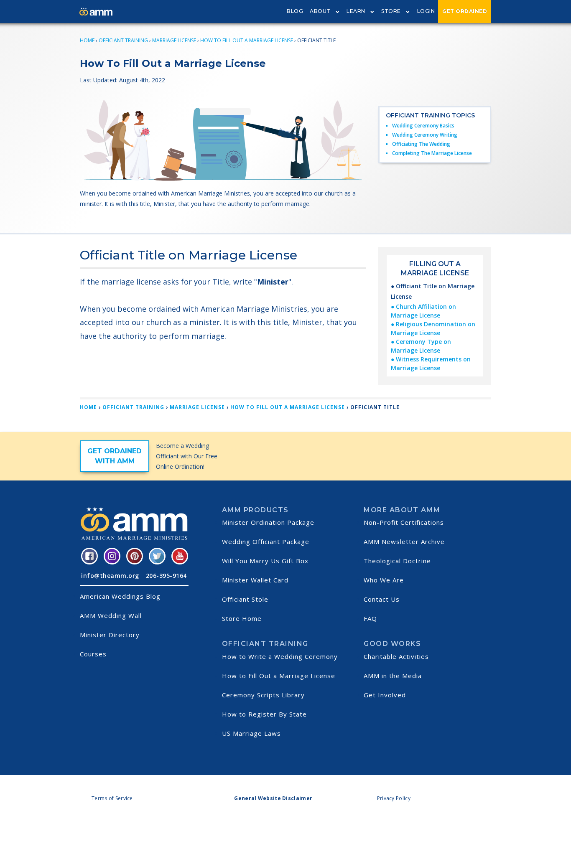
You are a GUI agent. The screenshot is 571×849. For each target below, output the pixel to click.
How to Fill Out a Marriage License (278, 675)
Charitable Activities (396, 656)
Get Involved (385, 695)
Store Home (242, 618)
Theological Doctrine (397, 561)
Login (426, 11)
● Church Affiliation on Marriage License (423, 310)
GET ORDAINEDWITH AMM (114, 456)
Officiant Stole (245, 599)
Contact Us (382, 599)
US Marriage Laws (251, 733)
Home (87, 40)
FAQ (370, 618)
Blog (295, 11)
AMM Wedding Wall (111, 615)
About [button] (320, 11)
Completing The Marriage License (432, 153)
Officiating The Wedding (421, 143)
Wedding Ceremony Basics (423, 125)
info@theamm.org (110, 576)
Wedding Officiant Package (265, 541)
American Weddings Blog (120, 596)
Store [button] (391, 11)
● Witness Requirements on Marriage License (431, 363)
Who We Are (384, 580)
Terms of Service (112, 798)
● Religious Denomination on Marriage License (433, 328)
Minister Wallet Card (255, 580)
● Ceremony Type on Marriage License (421, 346)
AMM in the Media (393, 675)
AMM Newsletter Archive (404, 541)
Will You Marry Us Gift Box (265, 561)
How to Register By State (264, 714)
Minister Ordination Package (268, 522)
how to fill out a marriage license (246, 40)
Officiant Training (123, 40)
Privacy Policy (393, 798)
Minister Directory (110, 634)
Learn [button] (356, 11)
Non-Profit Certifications (404, 522)
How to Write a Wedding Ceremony (280, 656)
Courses (93, 654)
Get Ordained (464, 11)
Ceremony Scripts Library (263, 695)
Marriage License (174, 40)
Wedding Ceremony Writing (424, 134)
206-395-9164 (166, 576)
